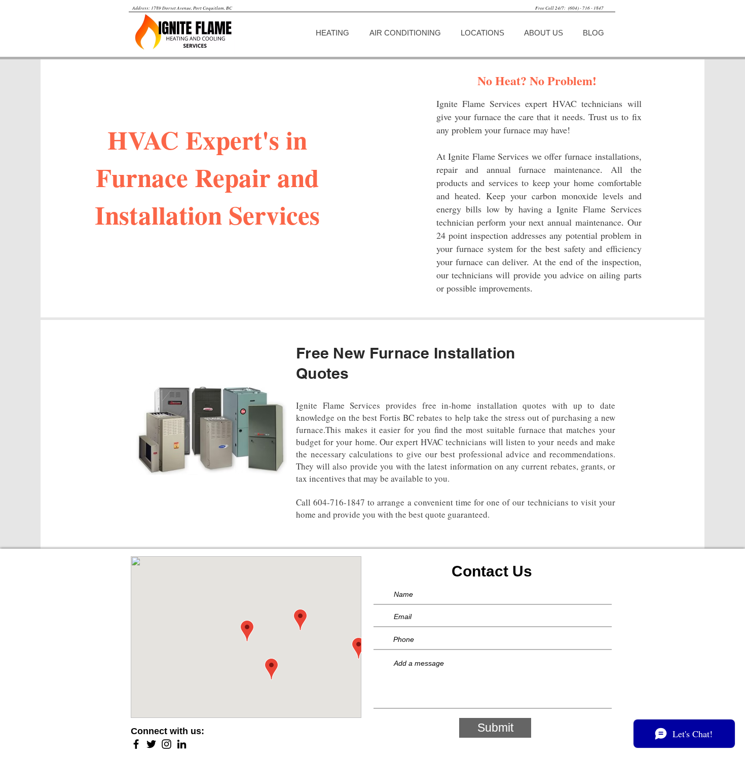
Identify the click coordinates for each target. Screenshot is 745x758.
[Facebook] (136, 744)
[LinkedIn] (181, 744)
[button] (334, 32)
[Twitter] (151, 744)
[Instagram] (166, 744)
